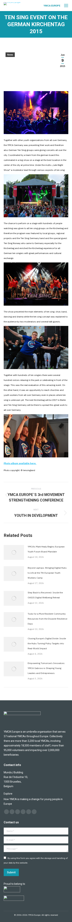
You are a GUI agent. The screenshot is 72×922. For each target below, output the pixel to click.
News (10, 54)
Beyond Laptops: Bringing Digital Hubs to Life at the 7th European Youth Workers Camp (47, 572)
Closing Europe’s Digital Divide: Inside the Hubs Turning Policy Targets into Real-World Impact (47, 643)
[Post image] (14, 552)
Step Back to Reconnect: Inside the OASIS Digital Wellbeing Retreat (45, 595)
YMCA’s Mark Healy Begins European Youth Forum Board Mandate (46, 549)
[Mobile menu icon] (66, 5)
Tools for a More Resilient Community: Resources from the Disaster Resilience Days (47, 618)
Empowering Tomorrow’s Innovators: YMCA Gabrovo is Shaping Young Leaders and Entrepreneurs (46, 668)
